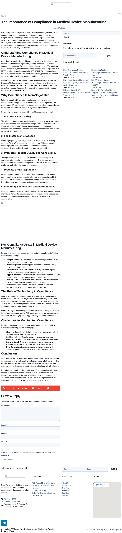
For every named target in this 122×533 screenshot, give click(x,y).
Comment (5, 406)
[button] (8, 388)
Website (4, 442)
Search (66, 37)
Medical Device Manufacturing (45, 358)
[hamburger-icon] (119, 12)
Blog (3, 16)
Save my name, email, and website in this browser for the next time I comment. (28, 454)
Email (4, 433)
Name (4, 425)
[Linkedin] (4, 523)
